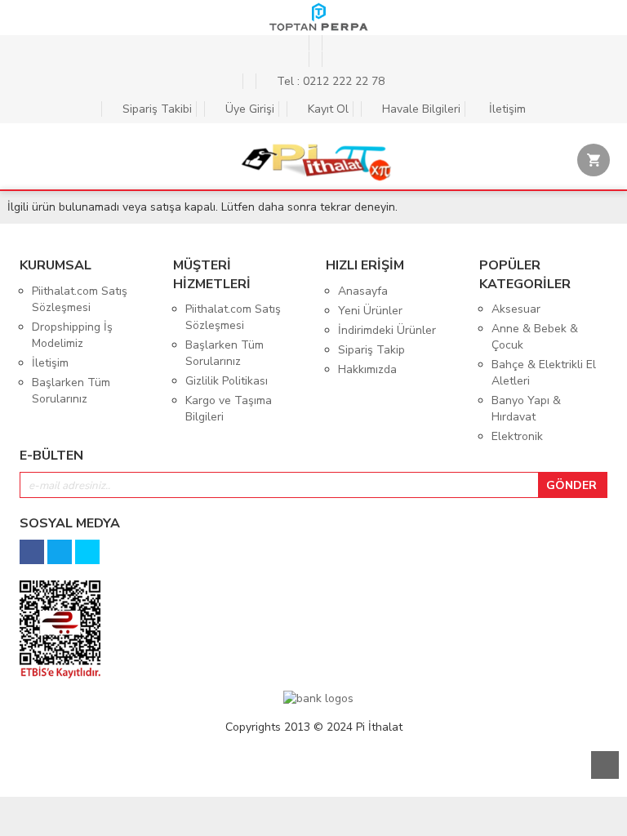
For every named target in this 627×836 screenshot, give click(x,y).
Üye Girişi (248, 109)
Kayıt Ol (327, 109)
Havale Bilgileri (419, 109)
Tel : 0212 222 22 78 (329, 81)
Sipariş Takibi (155, 109)
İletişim (506, 109)
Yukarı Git (605, 765)
